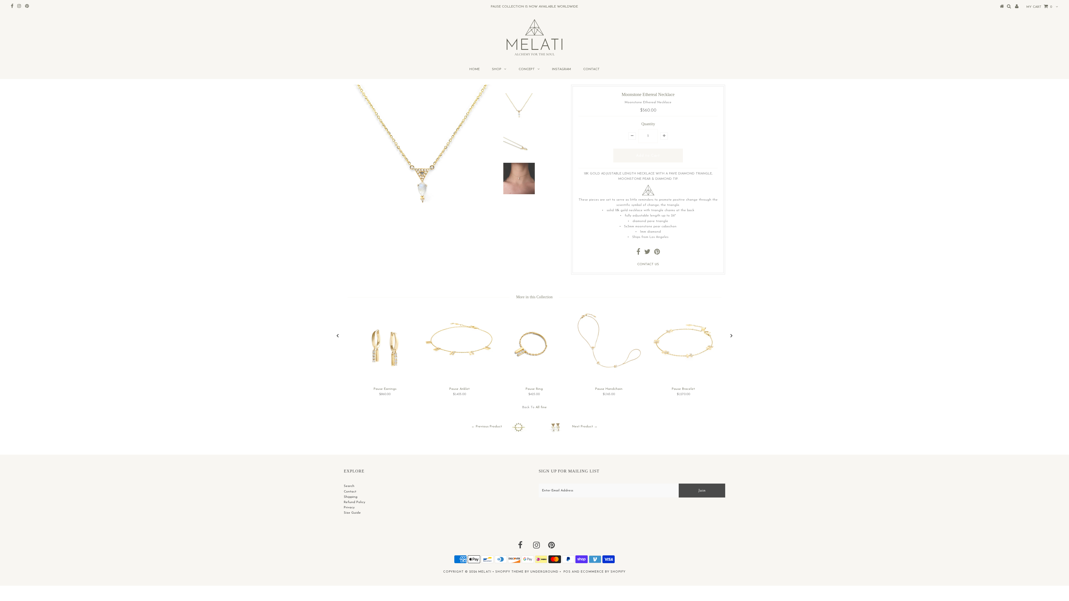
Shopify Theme (509, 571)
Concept (527, 69)
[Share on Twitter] (647, 253)
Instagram (561, 69)
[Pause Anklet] (460, 365)
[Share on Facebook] (638, 253)
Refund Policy (354, 502)
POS (567, 571)
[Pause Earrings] (385, 381)
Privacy (349, 507)
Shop (496, 69)
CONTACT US (648, 264)
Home (474, 69)
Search (349, 486)
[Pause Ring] (534, 379)
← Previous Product (486, 426)
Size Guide (352, 512)
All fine (541, 407)
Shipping (350, 497)
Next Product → (584, 426)
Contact (591, 69)
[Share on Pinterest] (657, 253)
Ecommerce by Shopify (603, 571)
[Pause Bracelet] (683, 369)
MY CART (1039, 7)
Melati (484, 571)
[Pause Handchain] (609, 374)
